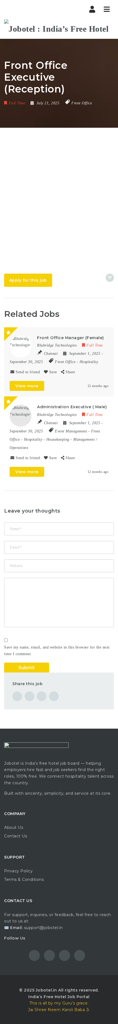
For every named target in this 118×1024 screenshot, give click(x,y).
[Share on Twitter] (29, 696)
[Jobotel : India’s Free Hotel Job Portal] (59, 29)
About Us (13, 827)
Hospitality (89, 362)
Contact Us (15, 836)
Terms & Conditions (24, 879)
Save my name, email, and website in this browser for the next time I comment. (57, 650)
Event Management (71, 431)
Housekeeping (57, 439)
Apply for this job (28, 280)
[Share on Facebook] (17, 696)
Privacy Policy (18, 870)
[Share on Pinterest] (41, 696)
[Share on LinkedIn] (54, 696)
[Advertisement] (59, 189)
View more (26, 385)
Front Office (81, 103)
